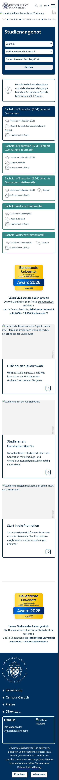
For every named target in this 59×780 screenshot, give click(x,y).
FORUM (9, 720)
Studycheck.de (46, 302)
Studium (13, 19)
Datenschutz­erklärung (29, 767)
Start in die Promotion (23, 526)
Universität (4, 20)
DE (45, 6)
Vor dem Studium (31, 19)
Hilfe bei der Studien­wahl (25, 366)
